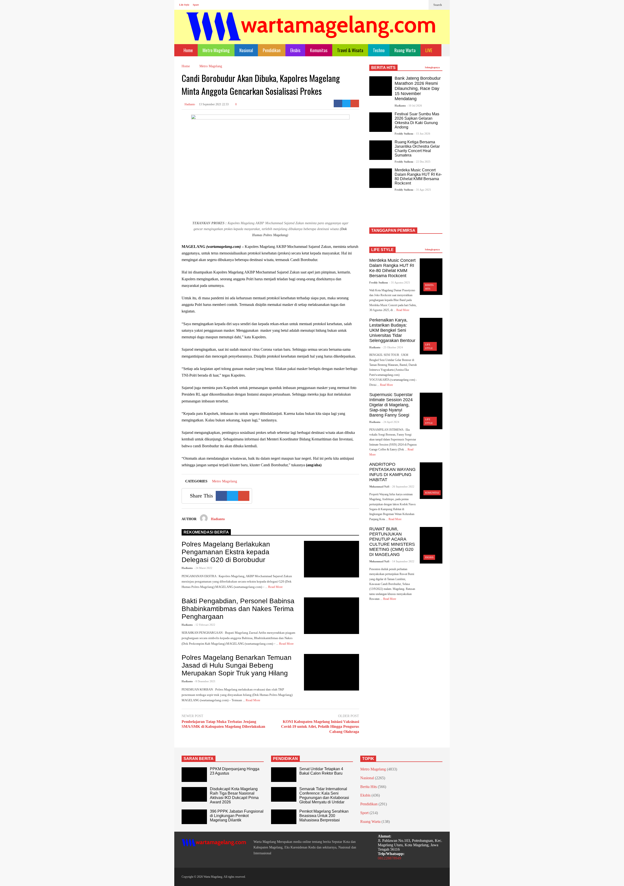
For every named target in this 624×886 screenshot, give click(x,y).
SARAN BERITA (199, 759)
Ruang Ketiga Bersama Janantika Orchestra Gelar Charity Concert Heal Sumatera (417, 148)
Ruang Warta (405, 50)
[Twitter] (422, 5)
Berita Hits (368, 787)
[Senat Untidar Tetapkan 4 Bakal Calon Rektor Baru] (283, 774)
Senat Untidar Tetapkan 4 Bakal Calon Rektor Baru (321, 771)
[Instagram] (414, 5)
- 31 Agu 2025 (422, 189)
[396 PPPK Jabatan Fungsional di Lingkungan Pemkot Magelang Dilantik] (194, 816)
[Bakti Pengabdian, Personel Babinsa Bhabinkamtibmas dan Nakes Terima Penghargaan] (331, 615)
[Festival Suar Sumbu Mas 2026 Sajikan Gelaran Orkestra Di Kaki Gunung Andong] (380, 122)
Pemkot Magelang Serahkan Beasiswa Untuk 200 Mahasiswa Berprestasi (324, 815)
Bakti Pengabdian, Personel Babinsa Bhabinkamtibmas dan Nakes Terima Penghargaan (238, 608)
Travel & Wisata (350, 50)
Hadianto (189, 104)
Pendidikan (272, 50)
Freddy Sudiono (404, 133)
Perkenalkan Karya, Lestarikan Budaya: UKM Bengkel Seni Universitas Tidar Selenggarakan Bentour (392, 330)
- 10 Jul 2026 (414, 105)
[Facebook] (407, 5)
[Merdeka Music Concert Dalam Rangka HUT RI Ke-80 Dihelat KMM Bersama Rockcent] (380, 178)
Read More (275, 587)
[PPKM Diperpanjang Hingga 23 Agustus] (194, 774)
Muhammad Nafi (379, 486)
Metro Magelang (216, 50)
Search (438, 5)
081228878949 (389, 858)
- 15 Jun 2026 (422, 133)
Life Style (184, 4)
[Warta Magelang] (311, 33)
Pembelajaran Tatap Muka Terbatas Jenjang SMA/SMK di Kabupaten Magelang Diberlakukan (223, 724)
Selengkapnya (432, 67)
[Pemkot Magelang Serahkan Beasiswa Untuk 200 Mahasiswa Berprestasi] (283, 816)
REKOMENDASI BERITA (206, 532)
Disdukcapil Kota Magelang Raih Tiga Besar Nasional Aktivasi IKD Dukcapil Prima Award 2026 (234, 795)
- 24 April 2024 (390, 421)
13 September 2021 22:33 (214, 104)
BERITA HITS (383, 68)
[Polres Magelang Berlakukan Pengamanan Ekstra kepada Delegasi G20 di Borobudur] (331, 559)
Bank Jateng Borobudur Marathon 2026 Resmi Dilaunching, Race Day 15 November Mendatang (418, 88)
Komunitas (318, 50)
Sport (196, 4)
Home (188, 50)
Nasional (246, 50)
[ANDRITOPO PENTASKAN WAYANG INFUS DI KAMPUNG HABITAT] (431, 480)
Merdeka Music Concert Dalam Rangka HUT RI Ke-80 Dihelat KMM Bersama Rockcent (418, 176)
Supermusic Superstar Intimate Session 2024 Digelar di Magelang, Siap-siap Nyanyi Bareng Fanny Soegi (391, 405)
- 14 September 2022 (402, 561)
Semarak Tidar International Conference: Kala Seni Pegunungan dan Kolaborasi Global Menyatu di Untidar (324, 795)
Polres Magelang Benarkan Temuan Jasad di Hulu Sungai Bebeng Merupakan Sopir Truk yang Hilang (237, 665)
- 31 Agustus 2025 (399, 282)
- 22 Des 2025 (422, 161)
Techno (379, 50)
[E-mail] (355, 103)
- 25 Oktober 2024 (392, 347)
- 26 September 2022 (402, 486)
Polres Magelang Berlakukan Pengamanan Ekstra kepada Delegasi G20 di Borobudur (226, 552)
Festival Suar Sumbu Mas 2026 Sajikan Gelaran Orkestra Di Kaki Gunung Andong (417, 120)
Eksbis (295, 50)
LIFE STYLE (382, 250)
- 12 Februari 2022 (204, 624)
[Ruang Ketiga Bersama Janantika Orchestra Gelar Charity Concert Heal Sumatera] (380, 150)
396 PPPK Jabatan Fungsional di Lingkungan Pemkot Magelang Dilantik (236, 815)
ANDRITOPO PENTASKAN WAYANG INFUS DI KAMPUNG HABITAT (392, 472)
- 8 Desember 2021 (204, 681)
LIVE (429, 50)
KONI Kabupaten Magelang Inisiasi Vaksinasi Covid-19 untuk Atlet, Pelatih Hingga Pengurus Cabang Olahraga (320, 727)
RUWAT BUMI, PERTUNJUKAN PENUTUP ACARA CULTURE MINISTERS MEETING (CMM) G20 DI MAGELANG (392, 541)
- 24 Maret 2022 (203, 567)
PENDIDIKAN (285, 759)
